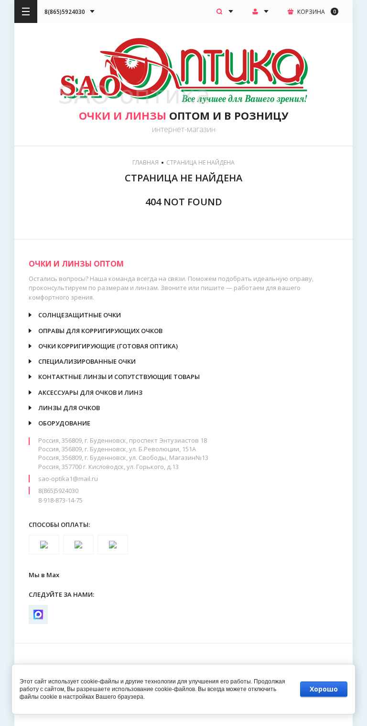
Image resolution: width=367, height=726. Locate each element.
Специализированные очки (87, 361)
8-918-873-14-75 (60, 500)
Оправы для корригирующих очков (100, 331)
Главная (145, 162)
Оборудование (64, 423)
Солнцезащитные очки (79, 315)
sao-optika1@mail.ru (68, 478)
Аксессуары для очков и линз (90, 392)
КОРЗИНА (316, 12)
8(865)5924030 (58, 490)
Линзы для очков (69, 408)
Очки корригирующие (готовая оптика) (108, 346)
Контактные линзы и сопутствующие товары (119, 376)
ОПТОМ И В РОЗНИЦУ (184, 115)
